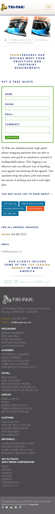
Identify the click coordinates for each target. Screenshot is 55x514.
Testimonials (11, 482)
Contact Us (10, 485)
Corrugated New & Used (18, 443)
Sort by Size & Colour (16, 425)
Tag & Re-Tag (10, 421)
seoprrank (33, 504)
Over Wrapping (12, 339)
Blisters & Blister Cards (18, 453)
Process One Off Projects (18, 387)
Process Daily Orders (16, 383)
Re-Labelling (10, 434)
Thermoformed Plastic (17, 408)
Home (5, 466)
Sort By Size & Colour (32, 204)
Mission (7, 479)
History (7, 475)
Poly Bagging (35, 208)
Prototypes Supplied (15, 411)
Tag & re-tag (10, 204)
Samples (7, 472)
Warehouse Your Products (20, 390)
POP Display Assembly (15, 354)
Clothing (41, 40)
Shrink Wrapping (13, 332)
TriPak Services (20, 40)
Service (7, 469)
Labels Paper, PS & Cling (17, 449)
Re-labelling (10, 213)
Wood (5, 402)
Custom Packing (13, 345)
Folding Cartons (13, 446)
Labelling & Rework (15, 363)
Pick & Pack (9, 377)
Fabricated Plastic (15, 405)
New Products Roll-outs (19, 367)
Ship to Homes (11, 380)
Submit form (12, 137)
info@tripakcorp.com (12, 251)
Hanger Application (14, 208)
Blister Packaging (14, 342)
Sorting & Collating (16, 360)
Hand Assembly (12, 357)
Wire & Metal (10, 398)
